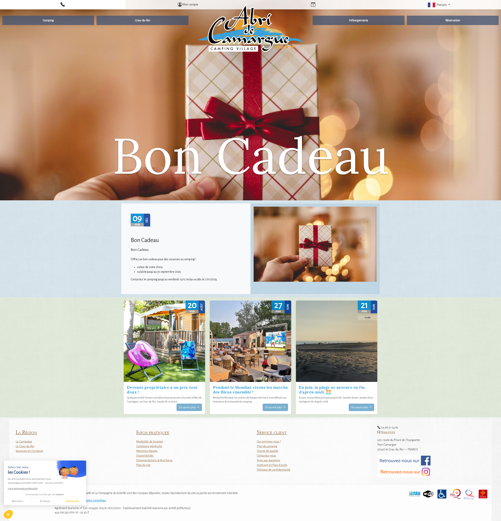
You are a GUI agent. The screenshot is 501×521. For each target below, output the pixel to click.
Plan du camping (267, 446)
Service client (272, 432)
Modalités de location (149, 441)
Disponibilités (145, 455)
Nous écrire (388, 432)
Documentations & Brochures (154, 460)
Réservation (452, 20)
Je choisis (45, 501)
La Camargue (24, 441)
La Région (26, 432)
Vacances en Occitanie (29, 451)
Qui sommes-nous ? (269, 441)
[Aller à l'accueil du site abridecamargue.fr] (250, 27)
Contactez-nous (266, 455)
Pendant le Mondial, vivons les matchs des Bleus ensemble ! (250, 389)
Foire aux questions (268, 460)
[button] (438, 4)
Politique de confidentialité (273, 469)
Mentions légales (147, 451)
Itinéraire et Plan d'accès (272, 465)
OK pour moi (72, 501)
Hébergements (358, 20)
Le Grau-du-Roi (25, 446)
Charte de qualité (267, 451)
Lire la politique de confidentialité (22, 488)
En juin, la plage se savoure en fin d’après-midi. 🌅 (332, 389)
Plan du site (143, 465)
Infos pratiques (152, 432)
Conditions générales (149, 446)
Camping (48, 20)
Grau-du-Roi (142, 20)
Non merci (17, 501)
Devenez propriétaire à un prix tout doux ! (162, 389)
